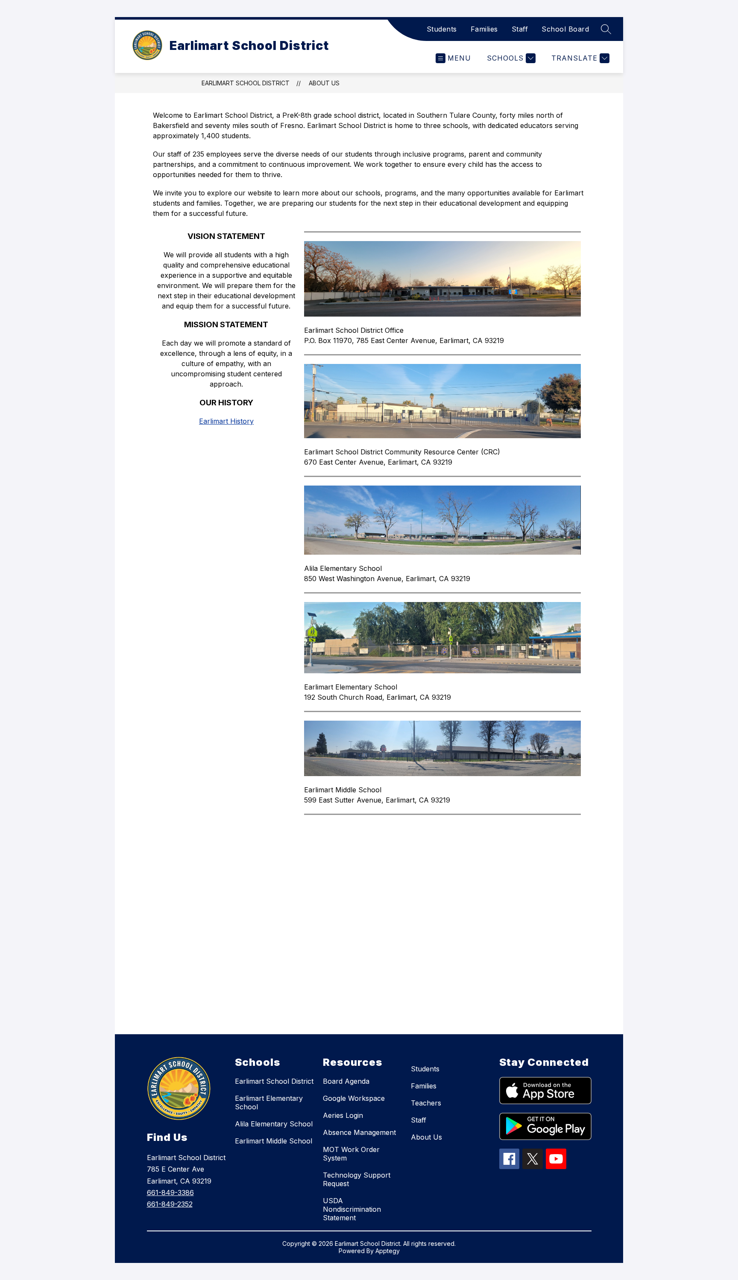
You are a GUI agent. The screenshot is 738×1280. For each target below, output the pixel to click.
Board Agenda (346, 1081)
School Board (565, 29)
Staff (520, 29)
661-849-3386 (170, 1192)
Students (442, 29)
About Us (426, 1137)
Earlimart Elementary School (269, 1102)
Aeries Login (343, 1115)
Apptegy (387, 1250)
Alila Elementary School (274, 1124)
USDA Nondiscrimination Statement (352, 1209)
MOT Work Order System (351, 1153)
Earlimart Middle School (273, 1141)
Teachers (426, 1103)
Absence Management (359, 1132)
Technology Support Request (356, 1179)
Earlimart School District (246, 83)
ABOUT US (324, 83)
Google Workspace (354, 1098)
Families (484, 29)
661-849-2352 (170, 1204)
